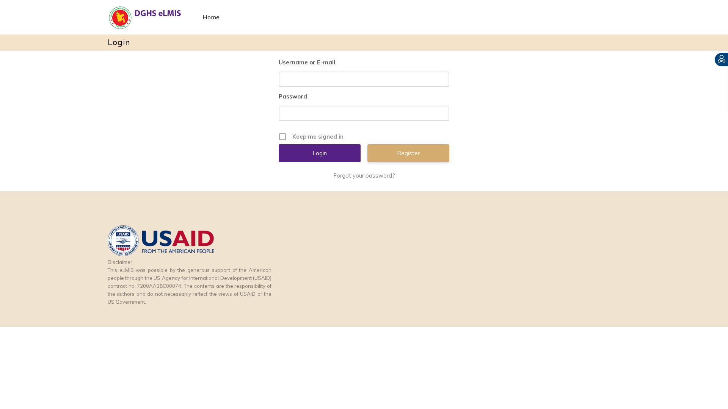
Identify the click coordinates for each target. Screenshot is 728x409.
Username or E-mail (307, 62)
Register (408, 153)
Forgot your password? (364, 175)
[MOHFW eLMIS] (151, 17)
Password (293, 96)
